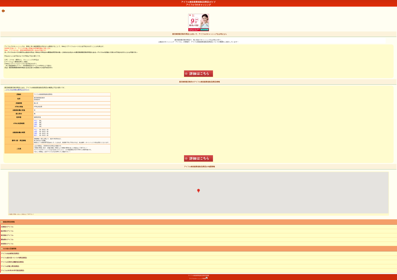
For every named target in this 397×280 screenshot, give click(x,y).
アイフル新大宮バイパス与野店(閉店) (14, 258)
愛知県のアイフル (7, 239)
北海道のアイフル (7, 227)
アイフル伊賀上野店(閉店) (10, 266)
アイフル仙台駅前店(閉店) (10, 253)
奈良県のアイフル (7, 244)
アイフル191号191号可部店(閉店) (12, 270)
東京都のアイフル (7, 235)
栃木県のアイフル (7, 231)
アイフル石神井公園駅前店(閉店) (12, 262)
